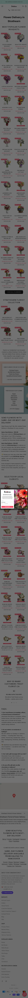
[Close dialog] (26, 490)
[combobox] (2, 504)
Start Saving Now (7, 506)
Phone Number (3, 502)
